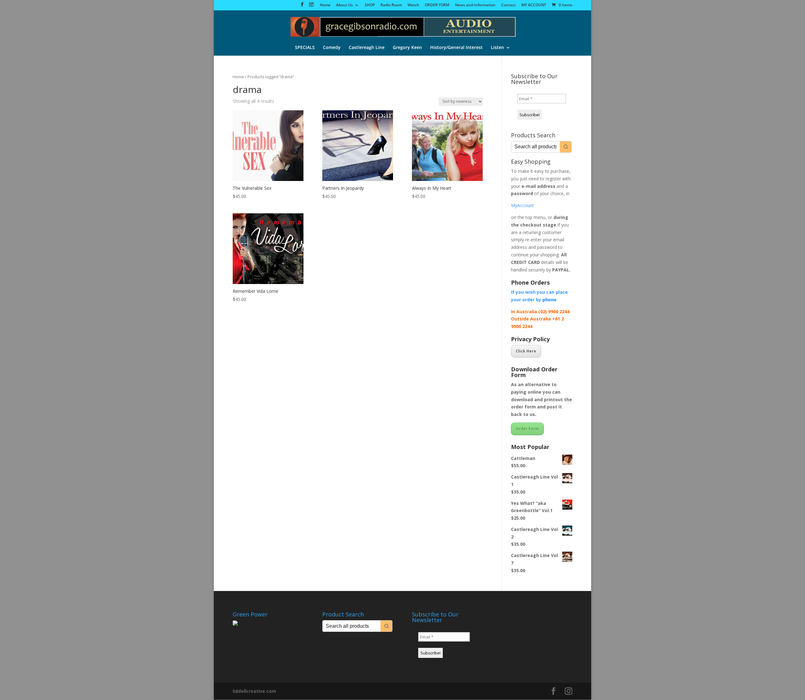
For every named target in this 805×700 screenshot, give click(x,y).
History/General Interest (456, 47)
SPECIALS (305, 47)
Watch (413, 5)
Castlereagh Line (367, 47)
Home (325, 5)
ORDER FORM (437, 5)
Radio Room (391, 5)
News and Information (475, 5)
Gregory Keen (407, 47)
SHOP (370, 5)
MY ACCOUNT (533, 5)
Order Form (527, 428)
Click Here (526, 351)
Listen (497, 47)
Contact (508, 5)
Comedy (332, 47)
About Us (344, 5)
